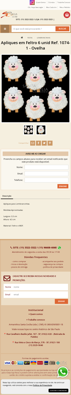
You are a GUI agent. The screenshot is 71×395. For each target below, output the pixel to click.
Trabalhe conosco (36, 319)
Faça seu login (37, 7)
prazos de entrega (19, 267)
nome (8, 287)
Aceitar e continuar (58, 390)
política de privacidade (53, 267)
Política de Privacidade (42, 385)
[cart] (67, 15)
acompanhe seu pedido (53, 261)
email (7, 294)
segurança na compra (53, 264)
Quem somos (36, 314)
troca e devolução (19, 264)
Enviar (61, 301)
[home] (9, 15)
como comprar (19, 261)
